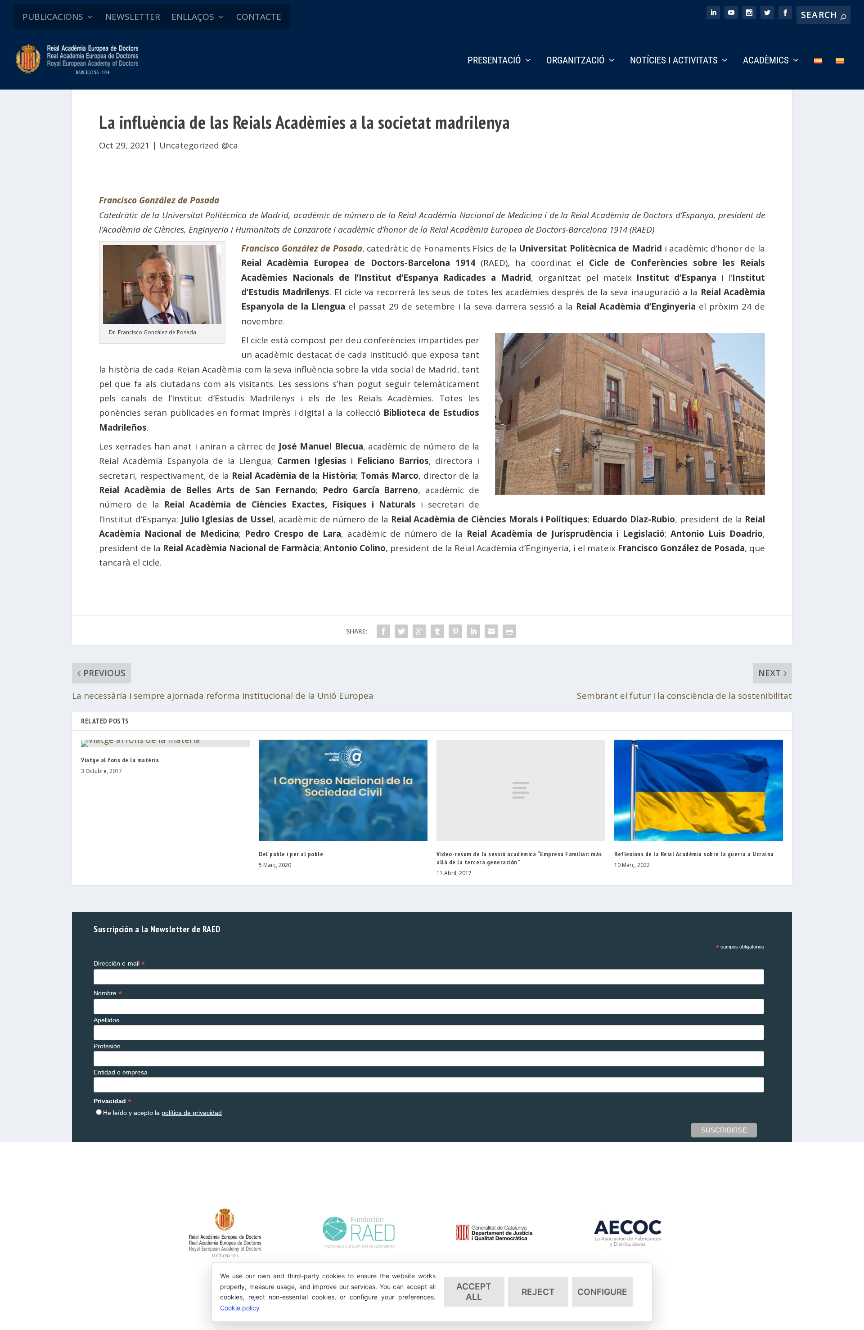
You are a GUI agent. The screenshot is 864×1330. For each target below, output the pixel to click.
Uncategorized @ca (198, 145)
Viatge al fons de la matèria (120, 760)
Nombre (108, 993)
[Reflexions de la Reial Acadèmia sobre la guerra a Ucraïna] (698, 790)
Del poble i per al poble (291, 854)
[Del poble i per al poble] (343, 790)
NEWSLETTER (132, 16)
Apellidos (106, 1020)
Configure (602, 1292)
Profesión (107, 1046)
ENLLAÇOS (192, 16)
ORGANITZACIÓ (575, 61)
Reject (538, 1292)
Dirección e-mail (119, 963)
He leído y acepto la (162, 1112)
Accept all (473, 1291)
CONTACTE (258, 16)
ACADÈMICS (766, 61)
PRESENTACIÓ (494, 61)
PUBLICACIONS (52, 16)
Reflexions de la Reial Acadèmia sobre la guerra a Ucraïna (694, 854)
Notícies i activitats (674, 61)
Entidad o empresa (121, 1072)
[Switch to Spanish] (818, 73)
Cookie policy (240, 1308)
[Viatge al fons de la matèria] (165, 743)
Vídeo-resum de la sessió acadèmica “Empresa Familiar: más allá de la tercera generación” (519, 858)
